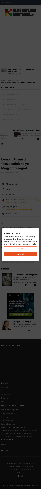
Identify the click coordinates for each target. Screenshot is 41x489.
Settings (20, 248)
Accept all (20, 254)
